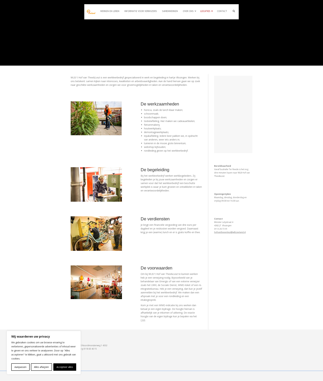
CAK (143, 320)
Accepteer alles (65, 367)
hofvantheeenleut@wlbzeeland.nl (230, 232)
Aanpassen (20, 367)
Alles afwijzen (41, 367)
